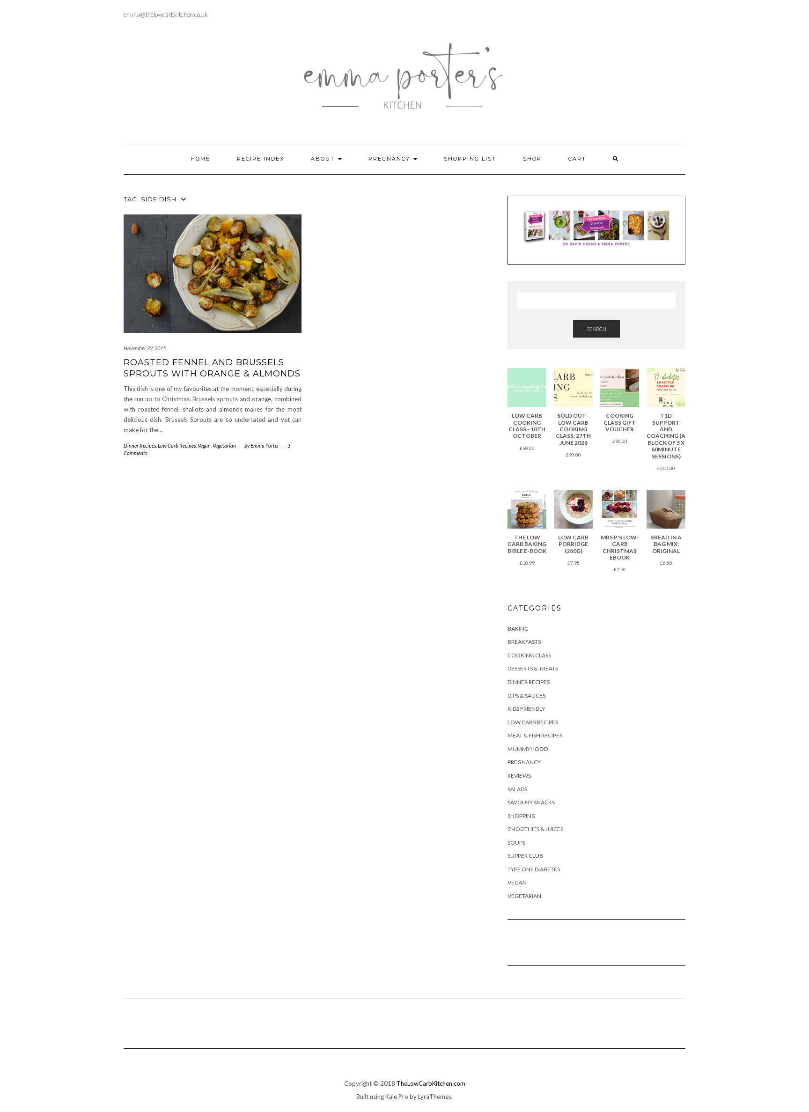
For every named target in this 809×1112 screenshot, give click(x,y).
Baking (518, 628)
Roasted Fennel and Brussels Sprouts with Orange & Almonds (212, 367)
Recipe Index (260, 158)
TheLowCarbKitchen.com (431, 1083)
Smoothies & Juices (535, 828)
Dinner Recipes (140, 445)
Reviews (519, 775)
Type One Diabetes (533, 869)
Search (596, 329)
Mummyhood (527, 748)
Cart (577, 158)
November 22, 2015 (145, 348)
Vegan (204, 445)
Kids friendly (526, 708)
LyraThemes (434, 1096)
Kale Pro (396, 1096)
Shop (532, 158)
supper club (525, 855)
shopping (521, 815)
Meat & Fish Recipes (534, 735)
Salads (517, 789)
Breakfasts (524, 641)
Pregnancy (390, 158)
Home (200, 158)
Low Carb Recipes (177, 445)
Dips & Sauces (526, 695)
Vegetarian (224, 445)
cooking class (529, 655)
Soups (516, 842)
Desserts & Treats (532, 668)
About (324, 158)
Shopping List (470, 158)
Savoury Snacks (531, 802)
